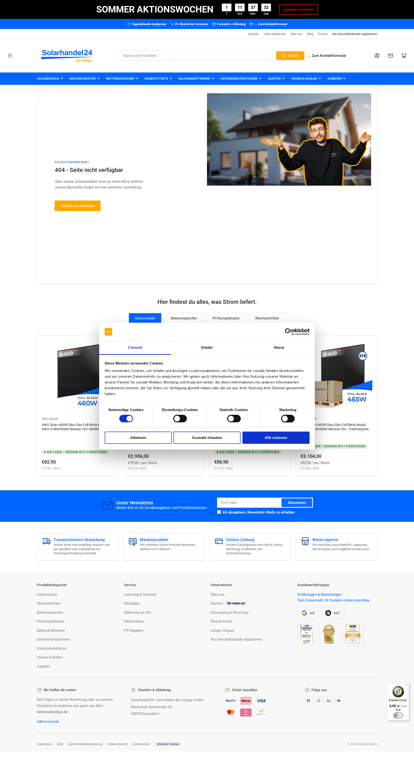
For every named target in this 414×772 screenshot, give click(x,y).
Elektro (274, 78)
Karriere (217, 603)
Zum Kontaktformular (326, 55)
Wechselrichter (82, 78)
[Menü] (406, 686)
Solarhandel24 (367, 744)
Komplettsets (156, 78)
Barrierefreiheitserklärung (85, 744)
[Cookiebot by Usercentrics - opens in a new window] (289, 331)
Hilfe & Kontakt (48, 722)
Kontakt (253, 34)
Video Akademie (275, 34)
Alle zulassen (276, 438)
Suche (293, 55)
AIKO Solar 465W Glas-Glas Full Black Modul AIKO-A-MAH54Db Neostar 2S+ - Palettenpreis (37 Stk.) (334, 429)
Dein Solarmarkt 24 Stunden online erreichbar (334, 600)
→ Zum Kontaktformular (271, 24)
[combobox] (212, 56)
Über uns (296, 34)
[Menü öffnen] (10, 55)
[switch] (180, 418)
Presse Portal (221, 621)
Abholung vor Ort (137, 612)
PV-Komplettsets (226, 318)
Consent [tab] (135, 348)
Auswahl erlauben (207, 438)
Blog (310, 34)
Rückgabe (131, 603)
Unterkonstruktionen (238, 78)
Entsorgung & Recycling (229, 612)
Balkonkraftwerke (194, 78)
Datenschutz (141, 744)
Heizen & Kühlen (304, 78)
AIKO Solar (50, 419)
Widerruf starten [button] (168, 744)
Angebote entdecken (298, 9)
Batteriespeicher (120, 78)
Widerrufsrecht (117, 744)
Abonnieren (297, 503)
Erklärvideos (134, 621)
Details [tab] (207, 348)
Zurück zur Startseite (77, 206)
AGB (60, 744)
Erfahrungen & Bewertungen (319, 594)
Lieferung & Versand (140, 594)
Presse (323, 34)
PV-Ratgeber (134, 630)
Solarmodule (48, 78)
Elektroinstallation (51, 648)
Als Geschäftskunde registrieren (354, 34)
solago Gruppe (222, 630)
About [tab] (279, 348)
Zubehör (334, 78)
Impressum (44, 744)
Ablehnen (138, 438)
